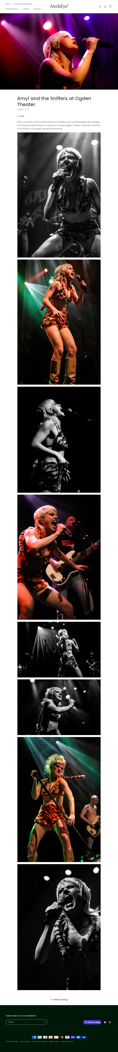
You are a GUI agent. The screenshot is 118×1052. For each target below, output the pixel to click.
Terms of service (67, 1041)
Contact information (39, 1041)
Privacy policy (25, 1041)
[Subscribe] (44, 1022)
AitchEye (15, 1041)
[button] (12, 8)
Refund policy (54, 1041)
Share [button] (21, 116)
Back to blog (61, 999)
